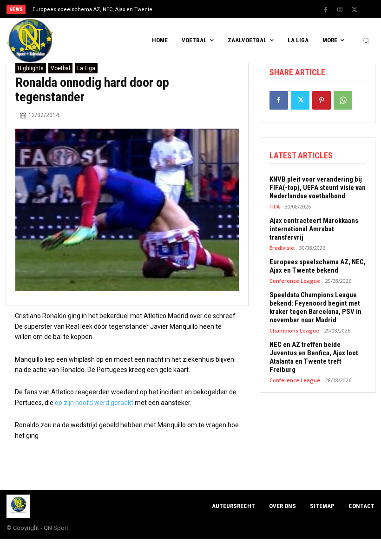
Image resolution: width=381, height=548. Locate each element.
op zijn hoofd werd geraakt (94, 402)
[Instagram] (340, 10)
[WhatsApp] (343, 100)
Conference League (294, 280)
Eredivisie (281, 247)
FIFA (274, 206)
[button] (366, 41)
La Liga (86, 68)
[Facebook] (326, 10)
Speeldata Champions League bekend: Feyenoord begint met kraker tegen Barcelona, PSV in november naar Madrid (315, 307)
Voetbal (60, 68)
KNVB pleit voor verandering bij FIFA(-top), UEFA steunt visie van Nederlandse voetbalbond (317, 187)
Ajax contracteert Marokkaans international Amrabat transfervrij (313, 228)
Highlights (31, 68)
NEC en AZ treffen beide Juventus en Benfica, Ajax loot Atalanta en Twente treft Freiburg (313, 357)
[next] (210, 9)
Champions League (294, 330)
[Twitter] (354, 10)
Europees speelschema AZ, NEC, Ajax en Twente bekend (317, 266)
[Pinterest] (321, 100)
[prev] (195, 9)
